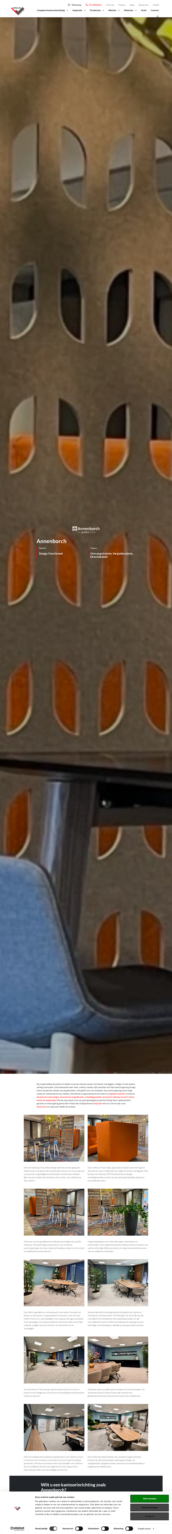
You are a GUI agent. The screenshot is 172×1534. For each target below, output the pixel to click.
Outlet (156, 5)
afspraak (97, 1103)
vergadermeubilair (116, 1093)
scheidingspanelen (93, 1097)
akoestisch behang (111, 1097)
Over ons (110, 5)
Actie (143, 10)
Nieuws (122, 5)
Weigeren (149, 1516)
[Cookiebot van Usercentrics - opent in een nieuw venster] (17, 1529)
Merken (112, 10)
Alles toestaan (149, 1498)
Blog (132, 5)
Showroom (143, 5)
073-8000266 (95, 5)
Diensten (128, 10)
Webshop (76, 5)
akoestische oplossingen (48, 1097)
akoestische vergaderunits (72, 1097)
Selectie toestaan (150, 1507)
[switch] (79, 1528)
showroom (41, 1106)
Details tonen (144, 1529)
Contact (155, 10)
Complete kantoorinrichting (51, 10)
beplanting (50, 1100)
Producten (95, 10)
